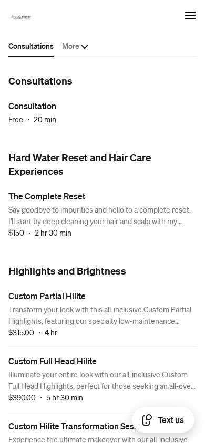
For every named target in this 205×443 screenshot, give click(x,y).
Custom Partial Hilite (47, 295)
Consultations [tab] (31, 45)
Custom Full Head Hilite (52, 360)
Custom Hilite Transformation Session (79, 425)
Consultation (32, 105)
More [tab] (70, 45)
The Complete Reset (46, 196)
